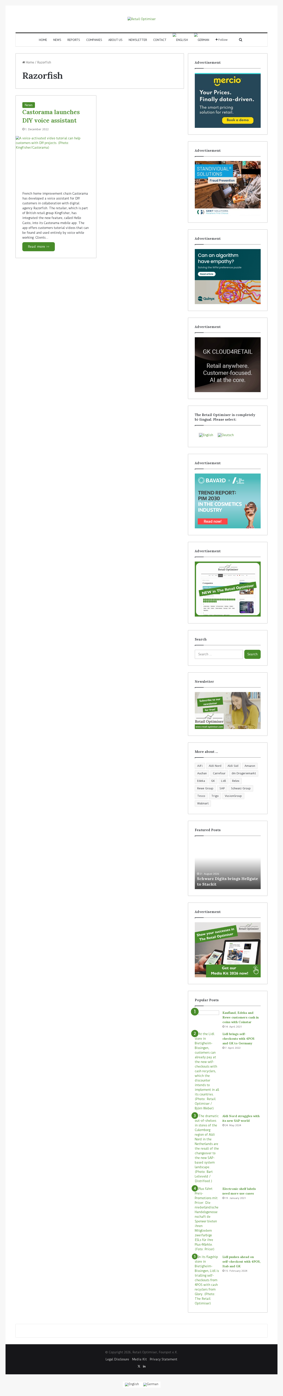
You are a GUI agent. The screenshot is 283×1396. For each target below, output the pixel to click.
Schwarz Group (241, 788)
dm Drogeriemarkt (244, 773)
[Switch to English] (132, 1385)
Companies (94, 40)
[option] (228, 864)
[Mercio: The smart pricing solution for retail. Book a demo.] (228, 100)
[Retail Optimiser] (142, 19)
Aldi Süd (233, 765)
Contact (159, 40)
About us (115, 40)
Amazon (250, 765)
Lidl (223, 780)
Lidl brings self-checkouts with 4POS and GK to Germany (238, 1038)
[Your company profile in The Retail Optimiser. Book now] (228, 589)
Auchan (202, 773)
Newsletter (138, 40)
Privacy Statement (163, 1359)
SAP (222, 788)
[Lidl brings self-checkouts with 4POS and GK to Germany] (207, 1071)
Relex (235, 780)
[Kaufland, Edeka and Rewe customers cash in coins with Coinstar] (207, 1019)
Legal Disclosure (117, 1359)
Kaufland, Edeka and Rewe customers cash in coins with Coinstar (240, 1017)
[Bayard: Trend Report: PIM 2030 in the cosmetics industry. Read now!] (228, 501)
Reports (73, 40)
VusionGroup (233, 796)
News (57, 40)
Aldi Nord (215, 765)
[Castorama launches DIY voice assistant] (56, 160)
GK (213, 780)
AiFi (200, 765)
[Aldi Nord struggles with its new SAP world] (207, 1148)
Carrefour (219, 773)
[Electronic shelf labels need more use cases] (207, 1219)
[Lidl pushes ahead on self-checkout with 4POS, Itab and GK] (207, 1280)
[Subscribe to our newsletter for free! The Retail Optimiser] (228, 710)
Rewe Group (205, 788)
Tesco (201, 796)
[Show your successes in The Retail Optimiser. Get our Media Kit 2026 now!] (228, 949)
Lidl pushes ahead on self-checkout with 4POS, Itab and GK (241, 1261)
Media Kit (139, 1359)
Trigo (215, 796)
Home (43, 40)
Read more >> (38, 247)
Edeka (201, 780)
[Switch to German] (201, 39)
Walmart (202, 803)
